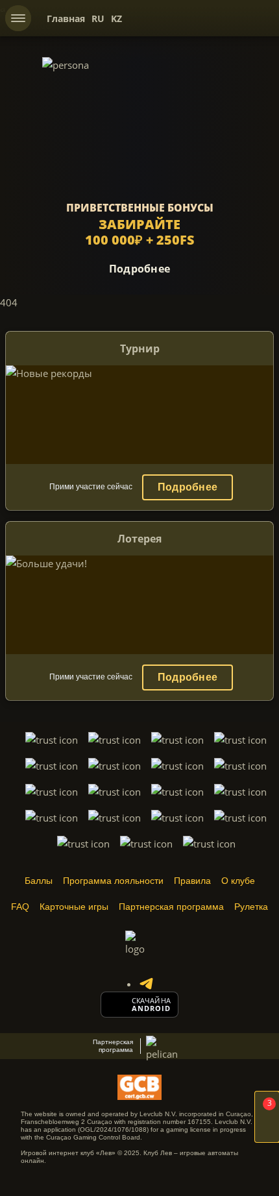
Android (151, 1008)
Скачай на (151, 1001)
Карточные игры (74, 906)
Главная (66, 18)
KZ (116, 18)
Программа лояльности (113, 880)
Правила (192, 880)
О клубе (238, 880)
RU (97, 18)
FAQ (20, 906)
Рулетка (251, 906)
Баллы (39, 880)
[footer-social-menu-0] (146, 984)
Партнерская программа (171, 906)
